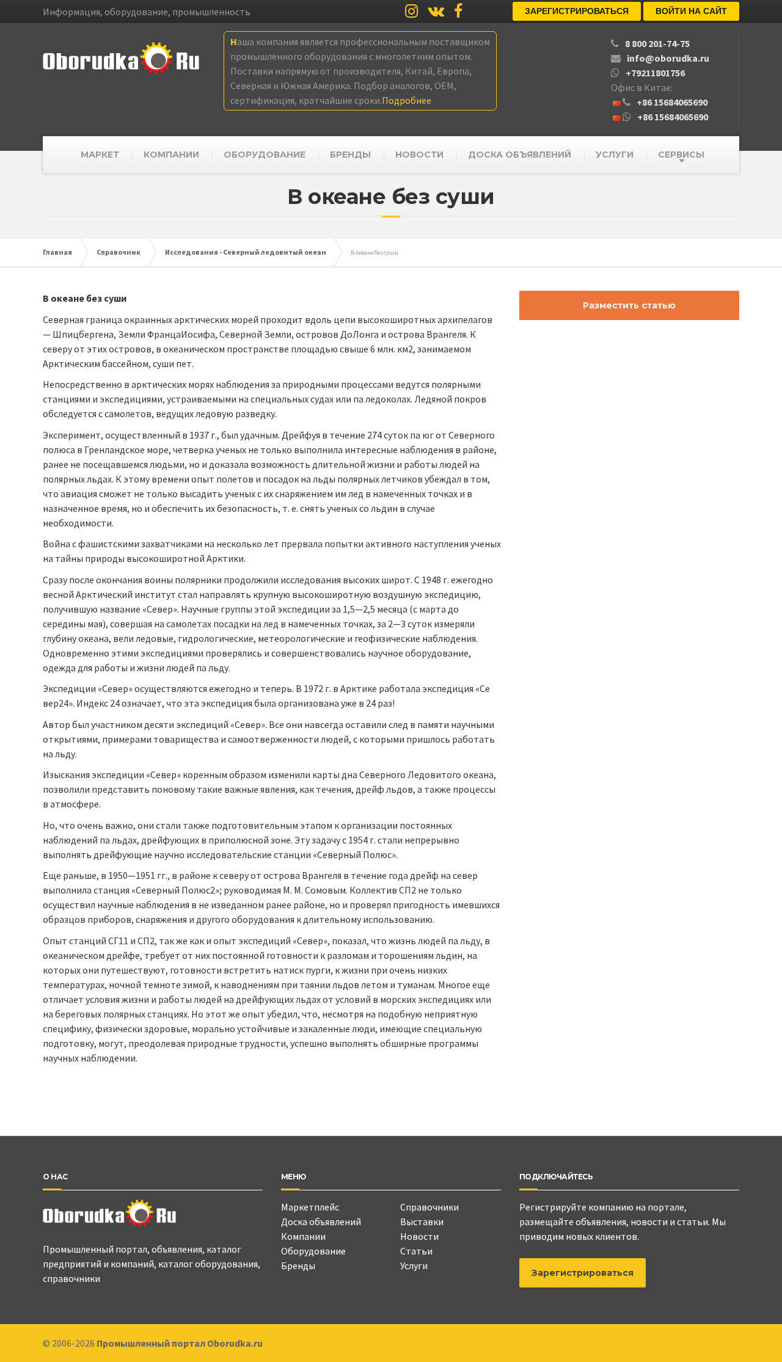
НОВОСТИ (419, 154)
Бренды (298, 1265)
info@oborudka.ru (668, 58)
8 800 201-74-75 (657, 43)
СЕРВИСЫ (681, 154)
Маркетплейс (310, 1207)
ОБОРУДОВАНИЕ (264, 154)
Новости (419, 1236)
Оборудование (313, 1251)
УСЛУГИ (615, 154)
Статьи (416, 1251)
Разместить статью (629, 305)
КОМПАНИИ (171, 154)
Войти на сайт (691, 11)
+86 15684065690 (672, 102)
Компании (303, 1236)
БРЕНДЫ (350, 154)
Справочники (429, 1207)
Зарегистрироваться (577, 11)
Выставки (422, 1221)
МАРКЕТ (100, 154)
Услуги (414, 1265)
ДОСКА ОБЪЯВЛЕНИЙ (519, 154)
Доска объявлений (321, 1221)
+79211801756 (655, 73)
